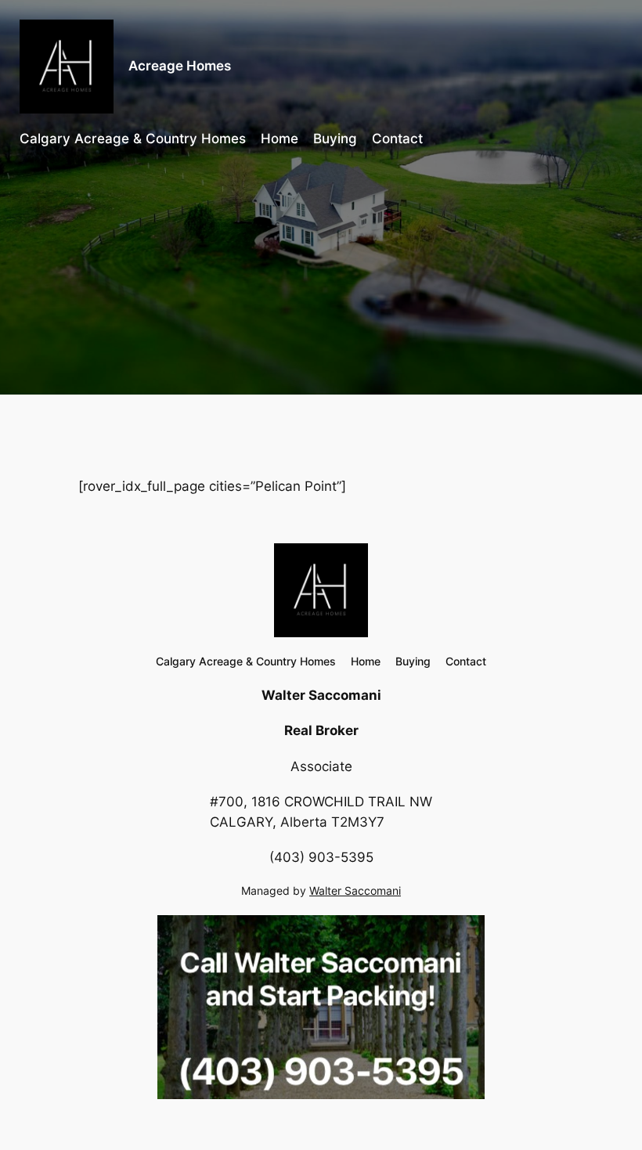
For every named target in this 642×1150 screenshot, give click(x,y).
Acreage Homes (179, 66)
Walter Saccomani (355, 890)
